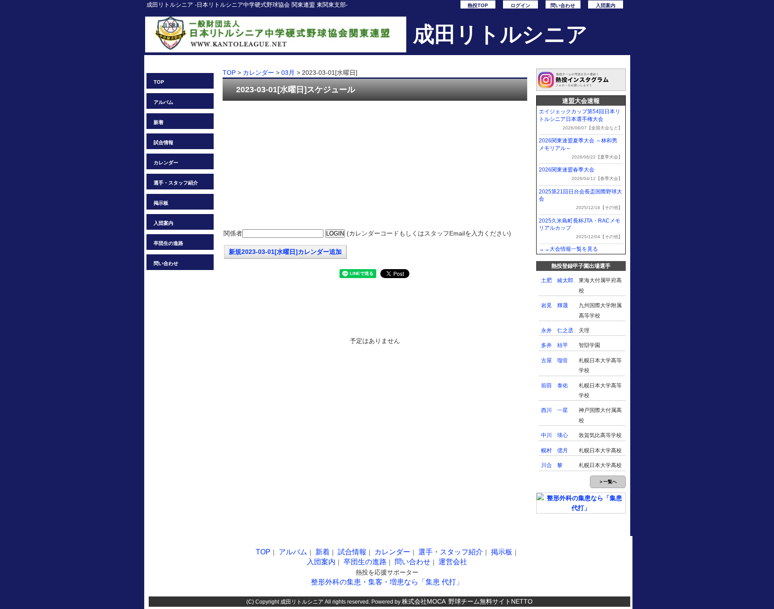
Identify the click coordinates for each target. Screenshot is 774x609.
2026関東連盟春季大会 (566, 170)
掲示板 (161, 203)
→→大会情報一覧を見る (568, 249)
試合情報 (163, 142)
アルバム (163, 102)
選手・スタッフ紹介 (176, 182)
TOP (159, 82)
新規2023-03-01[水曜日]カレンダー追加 (285, 251)
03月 (288, 72)
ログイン (520, 5)
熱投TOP (478, 5)
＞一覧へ (608, 481)
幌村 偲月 (554, 450)
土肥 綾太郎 (557, 280)
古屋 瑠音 (554, 360)
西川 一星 (554, 410)
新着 (158, 122)
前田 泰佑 (554, 385)
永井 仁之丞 (557, 330)
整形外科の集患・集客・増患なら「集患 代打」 (387, 582)
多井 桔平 (554, 345)
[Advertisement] (375, 165)
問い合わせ (562, 5)
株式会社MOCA (424, 601)
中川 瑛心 (554, 435)
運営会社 (453, 562)
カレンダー (166, 162)
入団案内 (605, 5)
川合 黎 (552, 465)
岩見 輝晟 (554, 305)
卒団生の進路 (168, 243)
